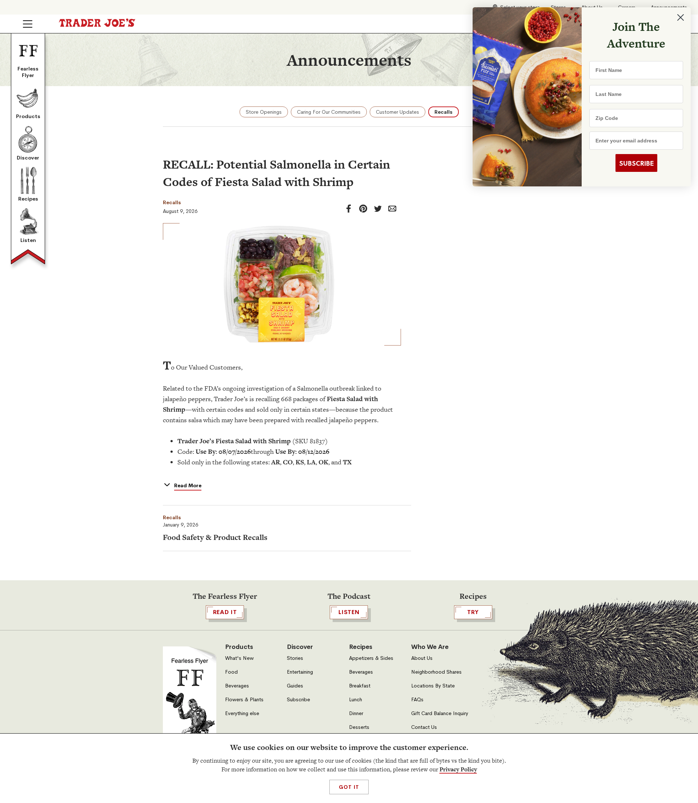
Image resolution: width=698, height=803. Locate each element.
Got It (349, 787)
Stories (295, 658)
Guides (295, 686)
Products (28, 116)
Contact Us (424, 727)
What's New (239, 658)
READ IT (225, 612)
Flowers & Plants (244, 700)
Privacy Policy (458, 769)
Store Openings (264, 112)
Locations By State (433, 686)
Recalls (443, 112)
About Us (422, 658)
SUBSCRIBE (636, 163)
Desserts (359, 727)
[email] (392, 208)
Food (231, 672)
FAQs (417, 700)
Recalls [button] (172, 517)
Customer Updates (397, 112)
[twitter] (378, 208)
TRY (473, 612)
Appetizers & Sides (371, 658)
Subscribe (298, 700)
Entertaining (300, 672)
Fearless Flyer (28, 71)
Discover (28, 157)
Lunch (355, 700)
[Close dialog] (680, 17)
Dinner (356, 713)
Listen (28, 240)
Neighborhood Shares (436, 672)
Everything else (242, 713)
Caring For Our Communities (329, 112)
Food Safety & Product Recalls (215, 537)
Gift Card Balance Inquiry (439, 713)
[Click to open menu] (27, 24)
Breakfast (359, 686)
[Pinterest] (363, 208)
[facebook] (348, 208)
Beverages (237, 686)
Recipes (28, 198)
